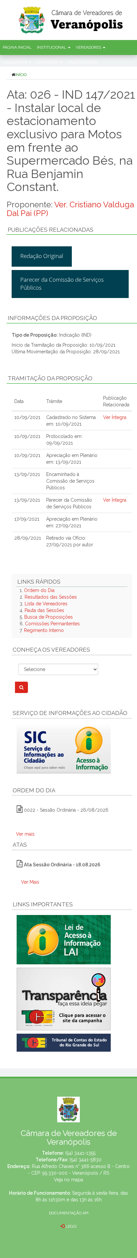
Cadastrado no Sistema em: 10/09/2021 (71, 421)
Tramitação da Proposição (50, 378)
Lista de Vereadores (46, 603)
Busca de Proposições (48, 617)
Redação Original (41, 256)
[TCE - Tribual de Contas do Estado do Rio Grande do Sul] (64, 1042)
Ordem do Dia (39, 590)
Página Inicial (17, 47)
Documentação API (68, 1213)
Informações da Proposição (52, 318)
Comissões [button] (48, 62)
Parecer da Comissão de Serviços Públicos (62, 283)
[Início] (77, 17)
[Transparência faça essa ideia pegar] (72, 999)
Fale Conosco (82, 62)
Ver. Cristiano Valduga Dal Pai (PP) (70, 209)
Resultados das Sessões (51, 597)
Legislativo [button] (15, 62)
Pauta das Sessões (44, 610)
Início (21, 74)
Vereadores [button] (89, 47)
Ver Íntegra (114, 417)
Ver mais (25, 834)
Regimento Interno (44, 630)
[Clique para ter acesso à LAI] (64, 939)
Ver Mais (30, 882)
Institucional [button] (52, 47)
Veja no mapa (68, 1179)
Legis (70, 1226)
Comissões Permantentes (52, 623)
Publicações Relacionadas (50, 229)
